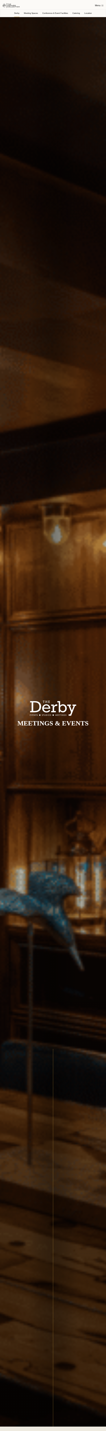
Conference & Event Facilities (55, 13)
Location (88, 13)
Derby (16, 13)
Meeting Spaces (31, 13)
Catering (76, 13)
